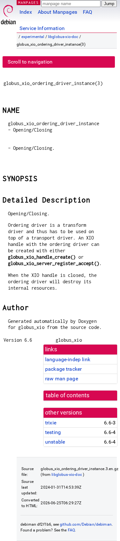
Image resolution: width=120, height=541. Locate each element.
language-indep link (67, 359)
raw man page (61, 379)
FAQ (87, 12)
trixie (50, 423)
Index (26, 12)
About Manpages (57, 12)
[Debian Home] (8, 13)
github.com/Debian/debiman (86, 524)
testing (53, 432)
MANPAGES (28, 2)
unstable (55, 442)
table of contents (68, 395)
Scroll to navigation (30, 62)
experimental (32, 36)
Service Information (42, 28)
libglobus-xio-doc (63, 36)
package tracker (63, 369)
